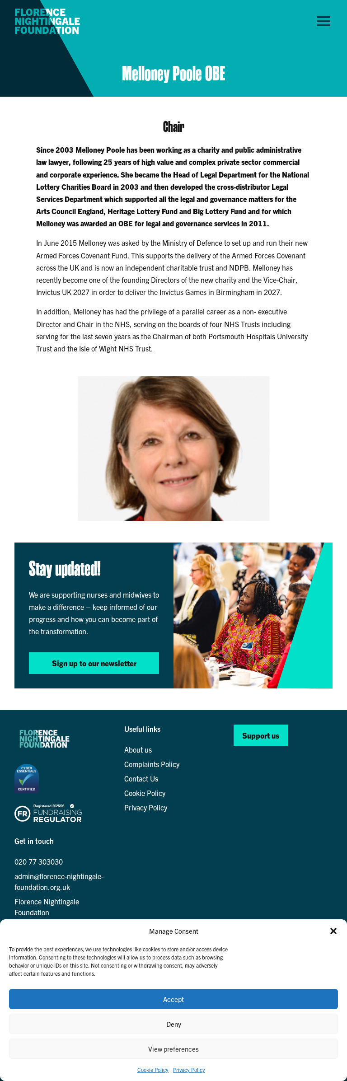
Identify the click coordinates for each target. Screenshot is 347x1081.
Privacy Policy (189, 1069)
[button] (333, 931)
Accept (173, 999)
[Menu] (323, 21)
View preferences (173, 1048)
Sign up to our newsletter (94, 663)
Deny (173, 1024)
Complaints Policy (151, 763)
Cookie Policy (153, 1069)
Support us (260, 735)
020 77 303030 (38, 861)
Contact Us (141, 778)
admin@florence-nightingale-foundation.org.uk (58, 881)
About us (138, 749)
